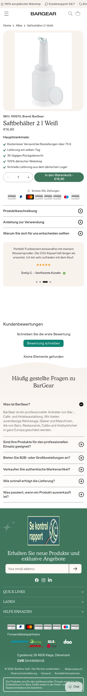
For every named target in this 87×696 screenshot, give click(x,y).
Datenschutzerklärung (24, 673)
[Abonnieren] (75, 568)
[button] (70, 13)
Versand (46, 673)
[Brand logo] (43, 530)
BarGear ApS (22, 668)
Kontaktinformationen (67, 673)
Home (7, 25)
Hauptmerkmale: (16, 137)
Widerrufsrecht (73, 669)
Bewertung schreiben (43, 343)
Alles (19, 25)
